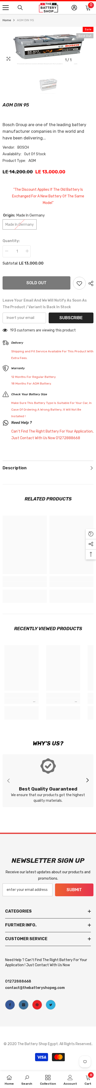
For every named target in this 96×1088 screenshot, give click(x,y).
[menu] (6, 8)
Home (7, 20)
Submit (74, 889)
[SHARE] (89, 283)
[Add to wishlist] (79, 283)
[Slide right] (87, 780)
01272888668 (18, 981)
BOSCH (23, 147)
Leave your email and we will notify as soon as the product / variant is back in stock (45, 303)
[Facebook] (10, 1005)
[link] (25, 584)
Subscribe (71, 317)
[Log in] (74, 7)
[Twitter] (51, 1005)
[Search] (20, 8)
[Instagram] (23, 1005)
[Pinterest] (37, 1005)
